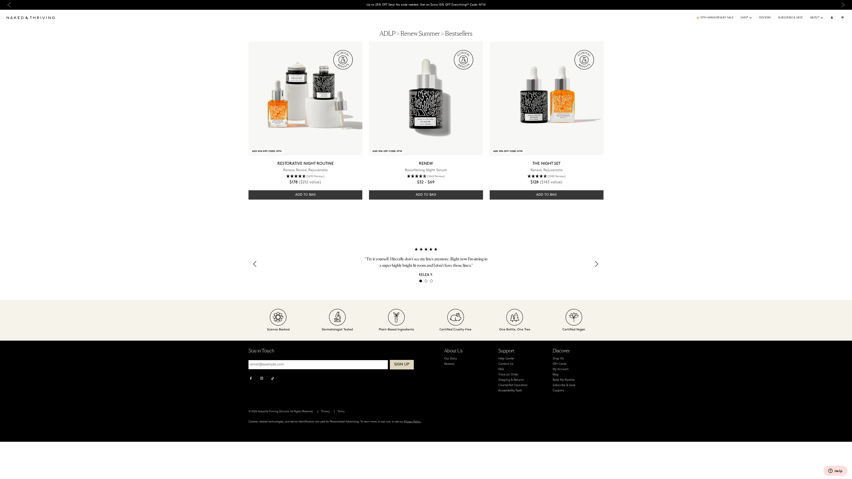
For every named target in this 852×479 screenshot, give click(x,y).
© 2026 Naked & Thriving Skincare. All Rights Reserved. (281, 411)
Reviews (765, 17)
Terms (341, 411)
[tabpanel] (426, 262)
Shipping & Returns (511, 380)
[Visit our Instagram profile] (262, 378)
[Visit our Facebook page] (251, 378)
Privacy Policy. (412, 421)
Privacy (325, 411)
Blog (555, 374)
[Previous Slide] (9, 5)
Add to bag (305, 194)
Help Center (506, 358)
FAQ (501, 369)
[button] (751, 18)
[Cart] (843, 17)
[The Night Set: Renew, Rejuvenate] (547, 98)
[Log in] (832, 17)
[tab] (420, 281)
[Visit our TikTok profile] (273, 378)
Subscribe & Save (790, 17)
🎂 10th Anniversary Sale (715, 17)
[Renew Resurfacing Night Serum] (426, 98)
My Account (560, 369)
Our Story (450, 358)
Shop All (558, 358)
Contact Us (505, 364)
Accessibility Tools (510, 390)
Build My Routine (564, 380)
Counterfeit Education (513, 385)
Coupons (558, 390)
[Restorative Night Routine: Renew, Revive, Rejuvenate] (305, 98)
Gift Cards (560, 364)
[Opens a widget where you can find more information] (835, 471)
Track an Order (508, 374)
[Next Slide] (843, 5)
